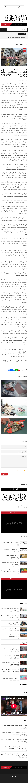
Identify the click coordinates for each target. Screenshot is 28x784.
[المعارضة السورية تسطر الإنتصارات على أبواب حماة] (23, 566)
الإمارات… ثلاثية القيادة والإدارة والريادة (10, 547)
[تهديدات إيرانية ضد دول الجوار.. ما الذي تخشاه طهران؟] (14, 392)
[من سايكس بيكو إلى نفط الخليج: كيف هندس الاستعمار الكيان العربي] (23, 681)
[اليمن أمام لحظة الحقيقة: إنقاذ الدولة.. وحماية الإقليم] (23, 639)
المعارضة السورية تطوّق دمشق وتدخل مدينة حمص (10, 560)
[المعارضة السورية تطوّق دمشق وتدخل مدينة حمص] (23, 559)
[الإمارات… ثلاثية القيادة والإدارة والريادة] (23, 546)
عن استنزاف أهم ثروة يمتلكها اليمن (10, 632)
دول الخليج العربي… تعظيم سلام (11, 553)
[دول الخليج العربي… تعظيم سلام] (23, 553)
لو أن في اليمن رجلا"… (21, 509)
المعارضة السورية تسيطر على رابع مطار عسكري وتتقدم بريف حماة (10, 574)
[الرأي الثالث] (16, 18)
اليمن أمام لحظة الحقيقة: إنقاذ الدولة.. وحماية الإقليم (10, 639)
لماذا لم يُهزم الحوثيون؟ (13, 626)
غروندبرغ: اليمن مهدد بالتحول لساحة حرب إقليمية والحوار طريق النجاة (14, 744)
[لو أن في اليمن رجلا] (14, 499)
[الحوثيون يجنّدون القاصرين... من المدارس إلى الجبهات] (23, 620)
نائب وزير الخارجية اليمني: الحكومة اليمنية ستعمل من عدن (14, 729)
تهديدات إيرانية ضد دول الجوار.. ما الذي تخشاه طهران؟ (10, 652)
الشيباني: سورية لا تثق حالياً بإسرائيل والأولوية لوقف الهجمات (14, 39)
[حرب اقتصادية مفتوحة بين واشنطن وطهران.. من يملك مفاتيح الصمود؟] (23, 673)
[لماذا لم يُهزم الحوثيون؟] (23, 627)
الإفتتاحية (24, 487)
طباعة (3, 373)
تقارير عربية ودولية (21, 48)
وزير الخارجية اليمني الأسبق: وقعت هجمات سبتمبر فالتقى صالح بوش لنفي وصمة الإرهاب (14, 751)
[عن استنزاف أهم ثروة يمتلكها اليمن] (23, 633)
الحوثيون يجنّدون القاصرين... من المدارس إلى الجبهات (10, 620)
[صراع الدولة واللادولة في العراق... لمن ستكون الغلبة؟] (23, 666)
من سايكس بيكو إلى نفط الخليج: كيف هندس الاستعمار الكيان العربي (10, 681)
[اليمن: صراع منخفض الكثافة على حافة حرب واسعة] (14, 411)
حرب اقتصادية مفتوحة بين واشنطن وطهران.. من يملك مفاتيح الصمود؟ (10, 674)
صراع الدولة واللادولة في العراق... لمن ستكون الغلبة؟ (10, 667)
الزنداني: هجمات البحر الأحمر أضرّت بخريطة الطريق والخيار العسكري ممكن (14, 758)
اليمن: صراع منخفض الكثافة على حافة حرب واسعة (10, 613)
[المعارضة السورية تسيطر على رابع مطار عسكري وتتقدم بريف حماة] (23, 574)
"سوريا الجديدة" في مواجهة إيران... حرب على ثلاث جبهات (10, 659)
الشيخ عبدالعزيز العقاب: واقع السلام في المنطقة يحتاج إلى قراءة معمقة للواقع (14, 737)
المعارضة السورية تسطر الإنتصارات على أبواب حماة (10, 567)
